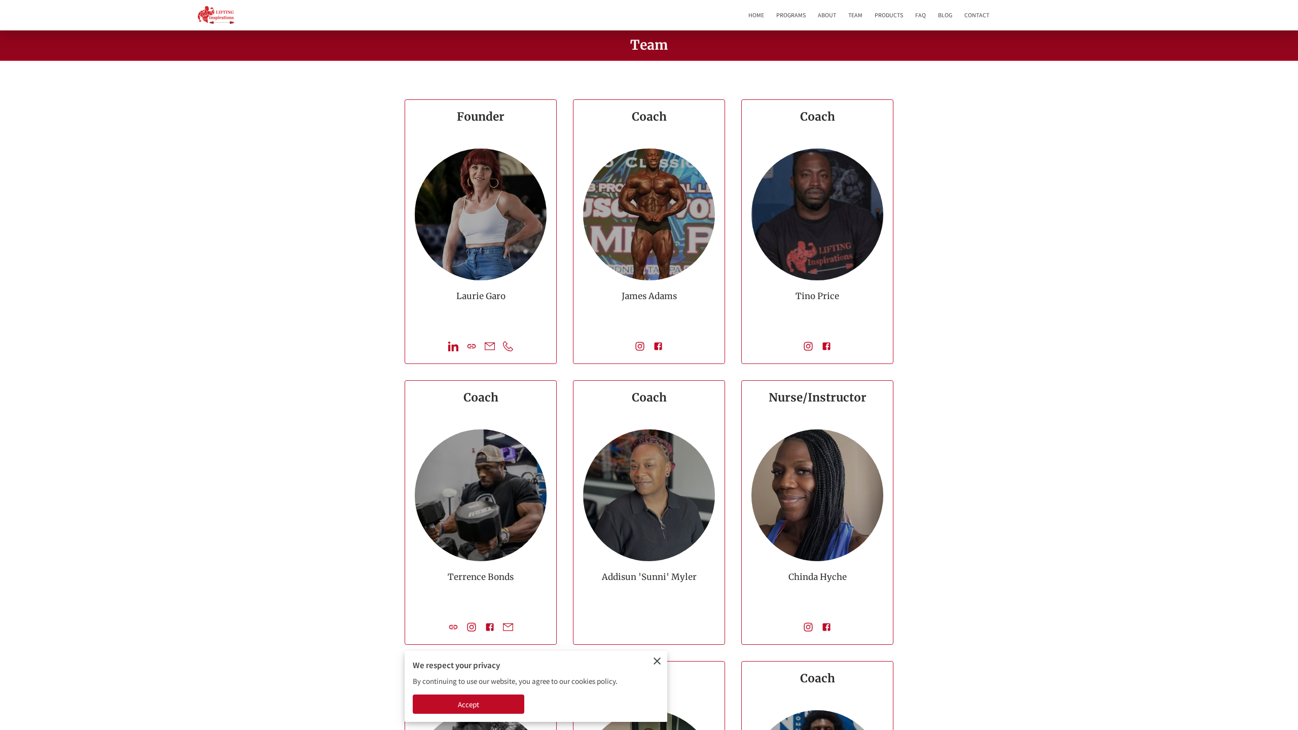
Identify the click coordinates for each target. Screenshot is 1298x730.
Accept (469, 704)
